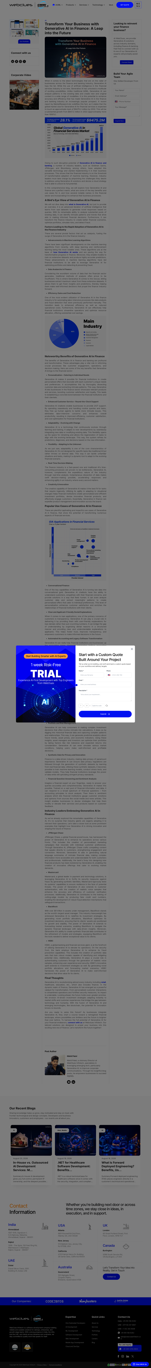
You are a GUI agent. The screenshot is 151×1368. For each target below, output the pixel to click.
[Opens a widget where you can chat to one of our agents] (140, 1364)
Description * (83, 690)
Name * (81, 671)
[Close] (132, 649)
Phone (109, 671)
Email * (81, 680)
